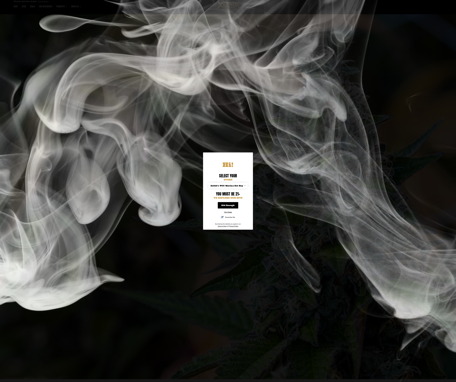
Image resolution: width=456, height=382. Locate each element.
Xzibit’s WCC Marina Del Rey (227, 185)
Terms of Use (222, 226)
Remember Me (230, 217)
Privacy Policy (233, 226)
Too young (228, 212)
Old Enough (228, 205)
